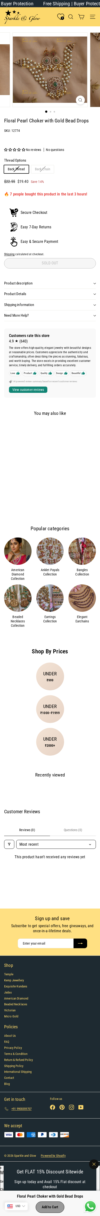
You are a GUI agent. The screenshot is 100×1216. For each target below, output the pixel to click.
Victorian (10, 1010)
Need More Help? (16, 315)
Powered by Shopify (53, 1155)
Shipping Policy (13, 1066)
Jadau (8, 992)
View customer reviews (28, 390)
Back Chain (44, 170)
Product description (18, 283)
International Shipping (18, 1072)
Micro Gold (11, 1016)
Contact (9, 1078)
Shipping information (19, 305)
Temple (8, 974)
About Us (10, 1035)
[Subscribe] (80, 943)
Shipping (9, 254)
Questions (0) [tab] (73, 830)
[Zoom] (80, 100)
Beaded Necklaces (15, 1004)
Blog (7, 1084)
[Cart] (81, 17)
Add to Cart (50, 1207)
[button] (15, 150)
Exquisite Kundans (15, 986)
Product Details (15, 294)
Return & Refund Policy (18, 1060)
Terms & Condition (15, 1054)
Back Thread (18, 170)
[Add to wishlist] (12, 428)
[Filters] (9, 844)
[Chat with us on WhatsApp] (90, 1206)
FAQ (6, 1042)
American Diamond (16, 998)
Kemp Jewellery (14, 980)
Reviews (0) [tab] (27, 830)
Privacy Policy (13, 1048)
